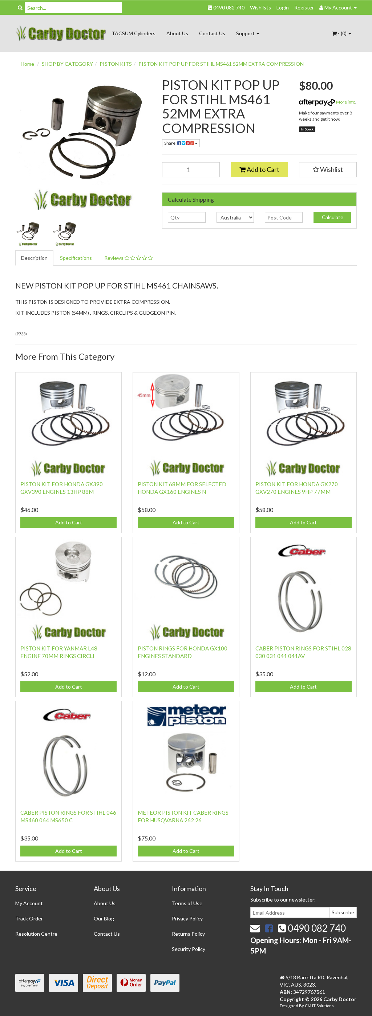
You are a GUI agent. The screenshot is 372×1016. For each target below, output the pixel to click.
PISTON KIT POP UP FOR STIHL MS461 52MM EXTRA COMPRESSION (221, 64)
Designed (289, 1005)
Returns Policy (188, 934)
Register (304, 7)
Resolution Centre (36, 934)
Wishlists (260, 7)
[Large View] (28, 234)
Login (282, 7)
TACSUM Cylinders (133, 33)
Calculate (332, 217)
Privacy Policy (187, 918)
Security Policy (188, 949)
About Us (177, 33)
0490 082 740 (228, 7)
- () (342, 33)
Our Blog (104, 918)
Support (246, 33)
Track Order (29, 918)
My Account (29, 903)
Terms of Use (187, 903)
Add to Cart (262, 169)
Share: (170, 143)
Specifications (76, 258)
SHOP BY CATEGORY (67, 64)
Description (34, 258)
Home (27, 64)
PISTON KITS (116, 64)
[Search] (20, 7)
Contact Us (212, 33)
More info (345, 102)
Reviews (114, 258)
